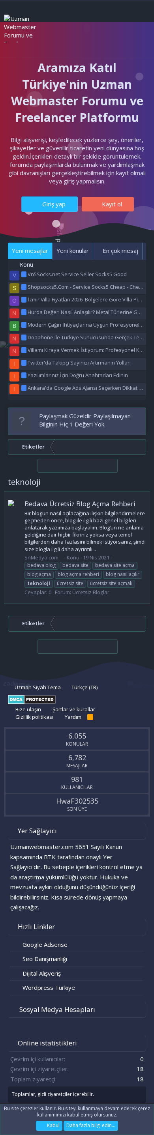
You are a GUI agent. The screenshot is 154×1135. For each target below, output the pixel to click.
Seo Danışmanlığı (45, 959)
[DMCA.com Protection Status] (32, 702)
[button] (46, 43)
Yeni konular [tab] (72, 250)
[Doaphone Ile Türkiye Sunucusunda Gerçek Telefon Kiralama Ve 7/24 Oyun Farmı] (24, 337)
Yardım (73, 716)
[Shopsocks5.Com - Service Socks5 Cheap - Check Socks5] (24, 286)
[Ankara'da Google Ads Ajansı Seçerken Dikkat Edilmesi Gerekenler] (24, 387)
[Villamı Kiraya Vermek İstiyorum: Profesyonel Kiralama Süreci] (24, 349)
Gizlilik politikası (34, 716)
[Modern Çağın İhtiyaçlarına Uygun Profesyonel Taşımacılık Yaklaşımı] (24, 324)
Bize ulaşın (28, 709)
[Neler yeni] (123, 42)
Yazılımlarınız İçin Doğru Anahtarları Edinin (78, 375)
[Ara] (138, 42)
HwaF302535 (77, 801)
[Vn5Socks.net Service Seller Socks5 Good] (24, 274)
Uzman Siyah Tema (37, 687)
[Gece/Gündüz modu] (57, 42)
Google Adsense (45, 944)
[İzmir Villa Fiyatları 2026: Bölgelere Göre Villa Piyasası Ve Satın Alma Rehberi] (24, 299)
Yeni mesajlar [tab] (30, 250)
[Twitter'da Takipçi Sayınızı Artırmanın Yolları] (24, 362)
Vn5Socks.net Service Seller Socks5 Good (77, 274)
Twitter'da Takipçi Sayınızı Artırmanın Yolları (79, 362)
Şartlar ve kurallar (74, 709)
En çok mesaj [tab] (119, 250)
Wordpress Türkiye (49, 987)
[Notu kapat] (138, 416)
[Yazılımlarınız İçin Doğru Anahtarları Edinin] (24, 375)
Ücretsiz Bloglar (90, 592)
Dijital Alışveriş (42, 973)
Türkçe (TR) (84, 687)
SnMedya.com (41, 557)
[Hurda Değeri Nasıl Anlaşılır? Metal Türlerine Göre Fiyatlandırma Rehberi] (24, 312)
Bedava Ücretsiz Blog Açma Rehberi (79, 503)
